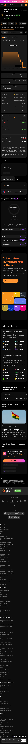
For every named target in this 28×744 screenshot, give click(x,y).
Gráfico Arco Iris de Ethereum (4, 635)
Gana (1, 531)
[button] (22, 94)
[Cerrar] (26, 1)
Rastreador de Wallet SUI (6, 579)
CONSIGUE (17, 490)
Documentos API (4, 605)
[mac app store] (14, 517)
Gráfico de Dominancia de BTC (6, 649)
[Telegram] (22, 104)
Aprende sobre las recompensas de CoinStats (6, 733)
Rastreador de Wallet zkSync (5, 551)
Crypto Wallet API (4, 669)
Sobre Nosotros (4, 614)
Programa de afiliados (5, 542)
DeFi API (2, 676)
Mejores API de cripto (10, 468)
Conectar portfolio (10, 281)
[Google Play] (19, 513)
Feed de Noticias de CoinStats (5, 611)
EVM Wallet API (3, 674)
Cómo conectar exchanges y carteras (6, 720)
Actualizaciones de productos (4, 591)
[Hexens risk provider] (14, 219)
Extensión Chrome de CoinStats (5, 686)
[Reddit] (17, 501)
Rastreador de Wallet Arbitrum (5, 555)
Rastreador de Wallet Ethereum (5, 566)
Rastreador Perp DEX (5, 582)
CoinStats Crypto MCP (5, 665)
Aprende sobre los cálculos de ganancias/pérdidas (6, 727)
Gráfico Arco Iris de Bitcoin (6, 632)
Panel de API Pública (5, 608)
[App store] (9, 513)
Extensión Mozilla (4, 691)
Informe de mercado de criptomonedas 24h (6, 645)
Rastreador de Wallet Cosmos (5, 562)
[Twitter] (25, 104)
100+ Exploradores (4, 659)
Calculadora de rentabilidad (6, 624)
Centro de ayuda (4, 716)
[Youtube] (25, 501)
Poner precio (3, 594)
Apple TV (2, 693)
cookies (7, 739)
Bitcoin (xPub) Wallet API (6, 679)
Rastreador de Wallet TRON (6, 573)
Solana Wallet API (4, 672)
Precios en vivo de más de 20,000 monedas (6, 656)
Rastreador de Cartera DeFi (6, 544)
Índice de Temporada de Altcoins (6, 652)
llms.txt (1, 667)
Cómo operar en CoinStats (6, 730)
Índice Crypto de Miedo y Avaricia (6, 639)
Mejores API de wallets (10, 471)
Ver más (24, 198)
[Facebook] (14, 506)
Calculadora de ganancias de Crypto (6, 621)
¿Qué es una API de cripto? (11, 464)
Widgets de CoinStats (5, 642)
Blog (1, 533)
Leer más (14, 216)
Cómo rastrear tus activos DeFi (6, 723)
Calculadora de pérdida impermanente (6, 627)
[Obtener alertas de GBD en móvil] (16, 23)
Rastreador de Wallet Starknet (5, 547)
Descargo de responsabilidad (4, 700)
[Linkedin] (21, 501)
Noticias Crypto (4, 536)
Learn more (21, 1)
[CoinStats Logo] (8, 5)
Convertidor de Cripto (5, 630)
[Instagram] (7, 501)
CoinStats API (3, 603)
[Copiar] (22, 94)
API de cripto (13, 460)
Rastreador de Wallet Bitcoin (5, 576)
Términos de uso (4, 703)
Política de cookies (4, 708)
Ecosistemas (3, 584)
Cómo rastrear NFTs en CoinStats (5, 737)
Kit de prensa (3, 596)
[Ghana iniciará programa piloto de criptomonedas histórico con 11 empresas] (14, 417)
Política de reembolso (5, 710)
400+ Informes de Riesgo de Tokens (6, 662)
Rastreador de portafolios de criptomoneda (6, 528)
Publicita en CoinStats (5, 601)
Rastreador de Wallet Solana (5, 558)
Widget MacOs (3, 689)
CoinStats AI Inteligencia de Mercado (6, 539)
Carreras (2, 598)
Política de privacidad (5, 706)
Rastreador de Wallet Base (6, 569)
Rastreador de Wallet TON (6, 571)
